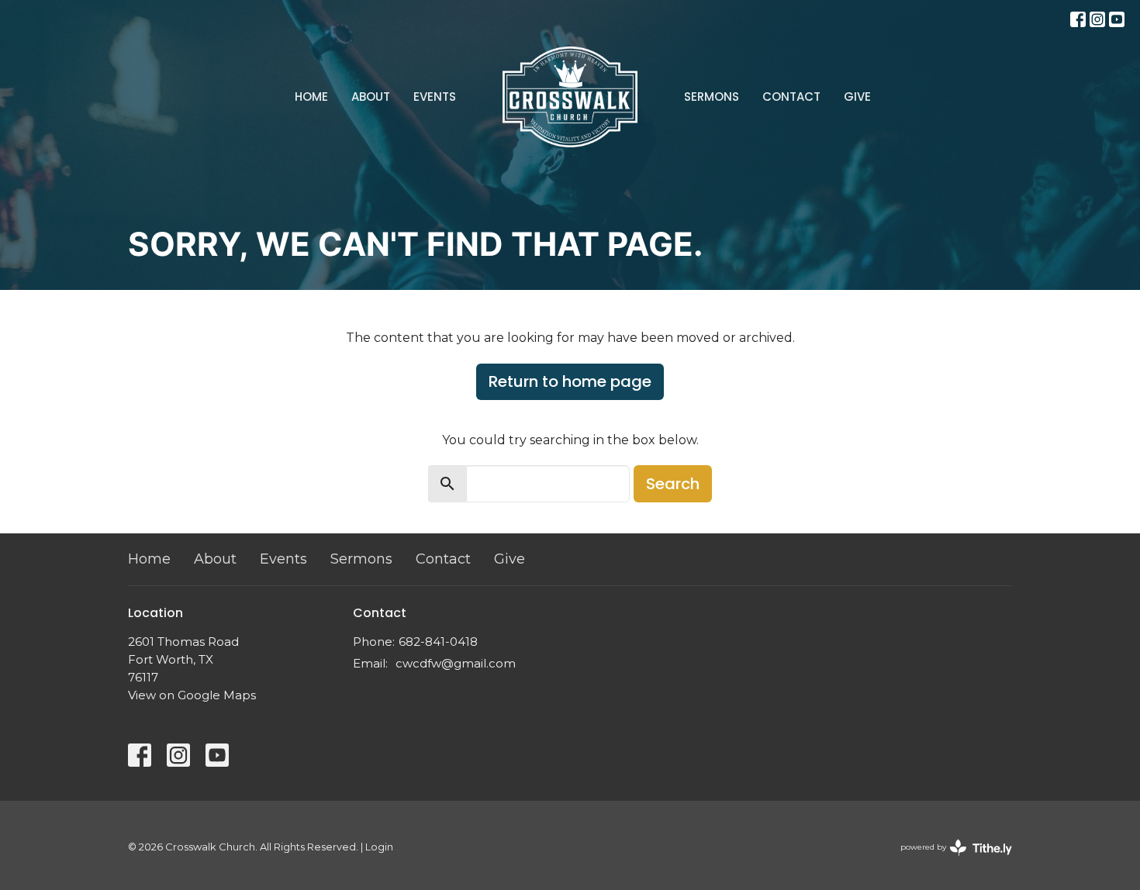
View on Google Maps (192, 695)
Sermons (711, 96)
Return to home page (570, 381)
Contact (791, 96)
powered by (948, 860)
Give (857, 96)
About (370, 96)
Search (673, 484)
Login (379, 847)
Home (311, 96)
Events (434, 96)
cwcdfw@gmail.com (456, 663)
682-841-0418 (438, 641)
